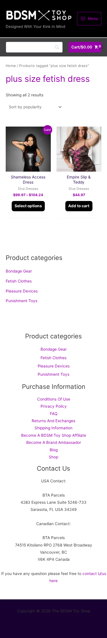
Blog (54, 450)
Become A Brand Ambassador (53, 442)
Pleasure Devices (22, 291)
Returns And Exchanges (53, 420)
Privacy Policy (54, 406)
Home (11, 66)
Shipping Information (53, 428)
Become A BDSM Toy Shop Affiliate (53, 435)
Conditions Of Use (53, 399)
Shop (53, 457)
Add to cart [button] (78, 206)
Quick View (28, 167)
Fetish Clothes (19, 281)
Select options (28, 206)
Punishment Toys (21, 300)
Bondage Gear (19, 271)
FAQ (53, 413)
